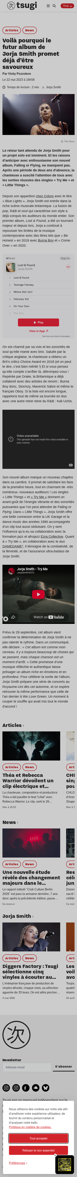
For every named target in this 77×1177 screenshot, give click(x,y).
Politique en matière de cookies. (30, 1127)
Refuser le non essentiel (38, 1150)
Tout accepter (38, 1138)
